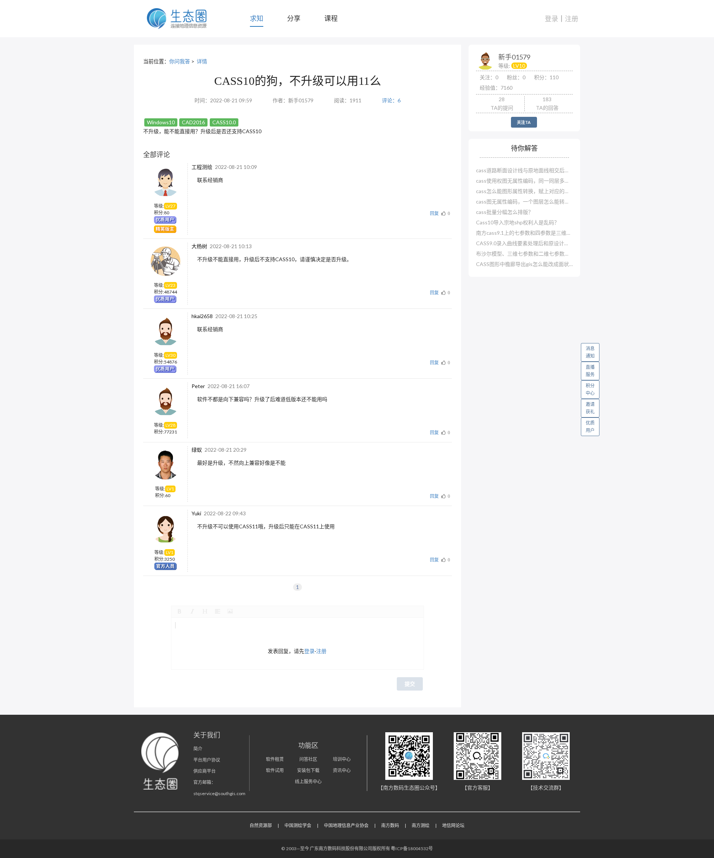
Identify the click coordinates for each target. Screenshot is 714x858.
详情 (202, 61)
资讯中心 (342, 770)
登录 (551, 18)
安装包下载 (308, 770)
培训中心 (342, 759)
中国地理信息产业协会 (346, 825)
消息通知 (590, 352)
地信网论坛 (453, 825)
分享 (293, 18)
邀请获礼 (590, 407)
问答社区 (308, 759)
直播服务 (590, 370)
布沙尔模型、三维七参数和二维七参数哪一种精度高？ (524, 253)
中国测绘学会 (297, 825)
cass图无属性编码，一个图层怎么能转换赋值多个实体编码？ (524, 201)
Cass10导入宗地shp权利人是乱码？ (517, 222)
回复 (434, 213)
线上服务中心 (308, 781)
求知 (256, 18)
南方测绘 (421, 825)
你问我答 (179, 61)
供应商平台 (204, 771)
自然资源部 (261, 825)
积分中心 (590, 389)
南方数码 (390, 825)
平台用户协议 (206, 760)
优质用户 (590, 426)
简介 (197, 749)
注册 (571, 18)
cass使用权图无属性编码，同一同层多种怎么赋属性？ (524, 180)
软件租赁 (275, 759)
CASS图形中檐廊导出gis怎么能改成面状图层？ (524, 264)
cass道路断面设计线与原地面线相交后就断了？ (524, 170)
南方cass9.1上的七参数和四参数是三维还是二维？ (524, 233)
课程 (331, 18)
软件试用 (275, 770)
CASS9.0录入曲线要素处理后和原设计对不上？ (524, 243)
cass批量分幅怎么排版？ (504, 212)
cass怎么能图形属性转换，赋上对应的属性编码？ (524, 191)
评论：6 (391, 100)
